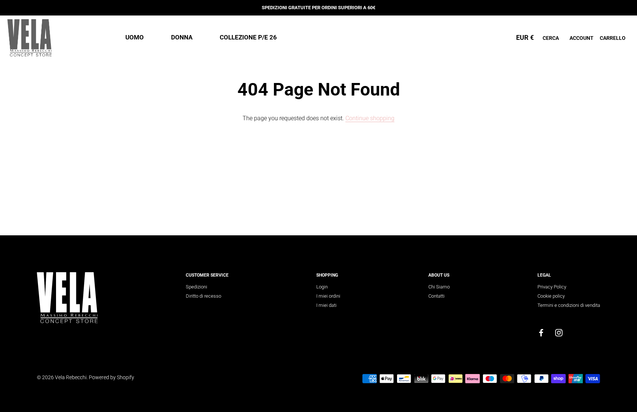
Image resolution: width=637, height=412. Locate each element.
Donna (181, 37)
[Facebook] (541, 332)
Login (322, 287)
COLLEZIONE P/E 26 (248, 37)
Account (582, 38)
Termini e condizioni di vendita (568, 305)
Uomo (134, 37)
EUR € (525, 37)
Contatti (436, 296)
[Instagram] (559, 332)
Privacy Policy (551, 287)
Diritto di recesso (203, 296)
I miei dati (326, 305)
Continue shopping (369, 118)
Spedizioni (196, 287)
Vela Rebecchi (71, 377)
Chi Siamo (439, 287)
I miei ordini (328, 296)
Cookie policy (551, 296)
